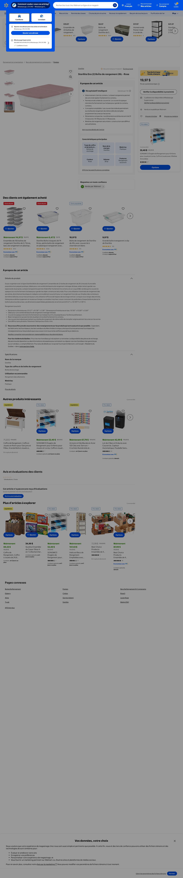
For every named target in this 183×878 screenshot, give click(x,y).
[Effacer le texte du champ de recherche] (109, 5)
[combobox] (85, 5)
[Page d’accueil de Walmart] (6, 5)
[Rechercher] (115, 5)
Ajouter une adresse (30, 33)
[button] (145, 5)
